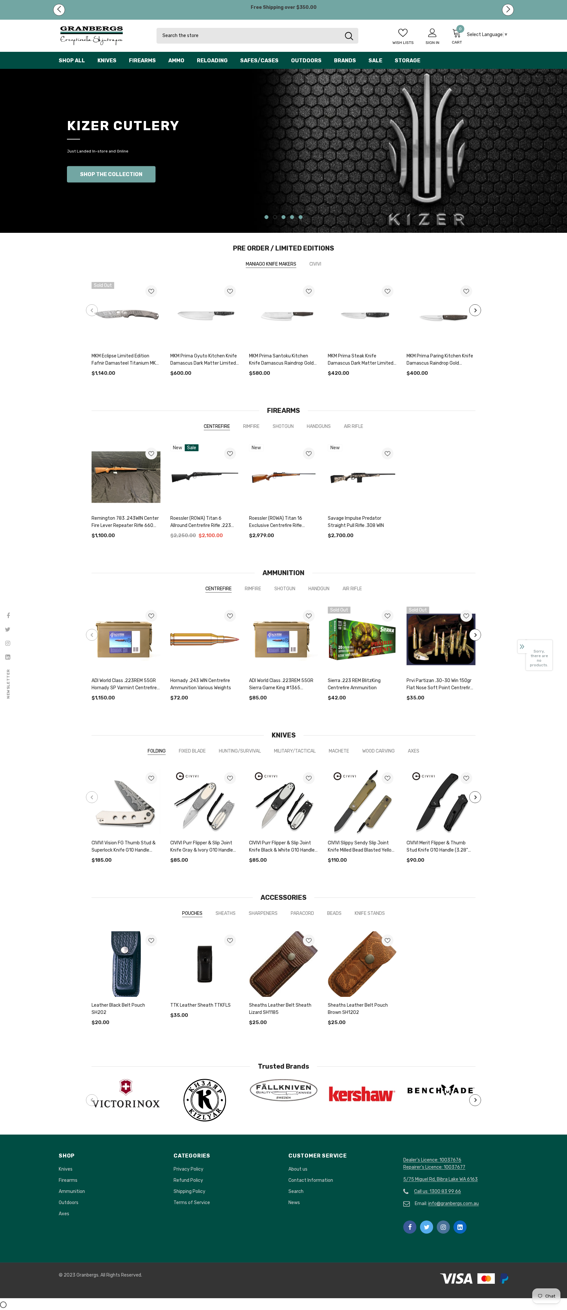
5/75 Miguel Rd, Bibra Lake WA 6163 (440, 1157)
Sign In (432, 42)
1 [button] (266, 195)
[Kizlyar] (204, 1078)
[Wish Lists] (151, 270)
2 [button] (275, 195)
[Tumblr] (460, 1204)
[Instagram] (443, 1204)
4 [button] (292, 195)
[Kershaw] (362, 1071)
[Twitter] (426, 1204)
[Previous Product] (92, 288)
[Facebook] (409, 1204)
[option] (283, 140)
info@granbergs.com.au (453, 1181)
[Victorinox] (126, 1071)
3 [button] (283, 195)
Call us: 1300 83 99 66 (437, 1169)
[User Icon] (432, 32)
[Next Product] (475, 288)
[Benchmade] (441, 1067)
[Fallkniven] (283, 1068)
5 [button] (301, 195)
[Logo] (103, 36)
